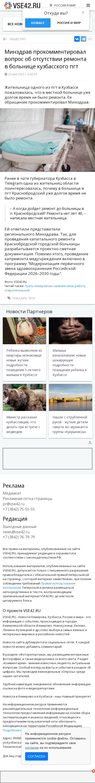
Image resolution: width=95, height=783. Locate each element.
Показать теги (23, 298)
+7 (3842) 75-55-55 (19, 509)
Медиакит (12, 493)
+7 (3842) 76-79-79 (19, 537)
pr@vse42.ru (13, 503)
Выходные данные (19, 526)
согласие (32, 747)
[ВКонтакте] (77, 39)
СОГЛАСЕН (36, 756)
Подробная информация (21, 730)
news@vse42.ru (16, 531)
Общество (17, 39)
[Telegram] (83, 39)
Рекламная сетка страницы (27, 498)
